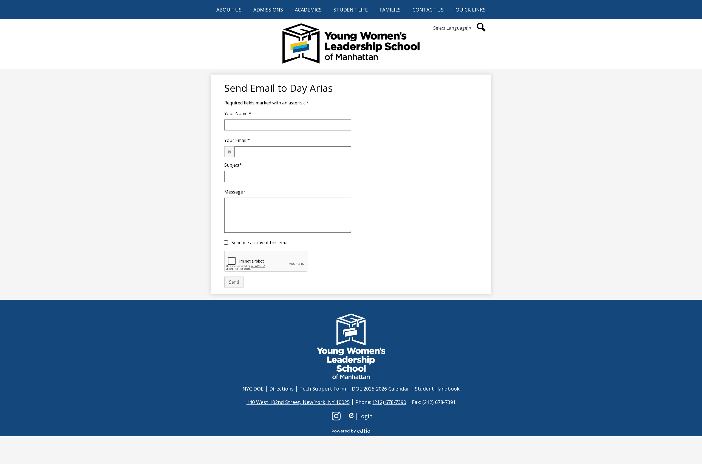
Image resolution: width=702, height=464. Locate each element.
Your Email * (237, 140)
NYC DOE (253, 388)
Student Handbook (437, 388)
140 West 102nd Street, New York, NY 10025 (298, 402)
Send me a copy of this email (260, 243)
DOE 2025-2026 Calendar (380, 388)
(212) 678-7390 (389, 402)
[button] (229, 9)
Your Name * (237, 113)
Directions (281, 388)
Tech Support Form (322, 388)
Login (360, 416)
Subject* (233, 165)
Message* (234, 192)
